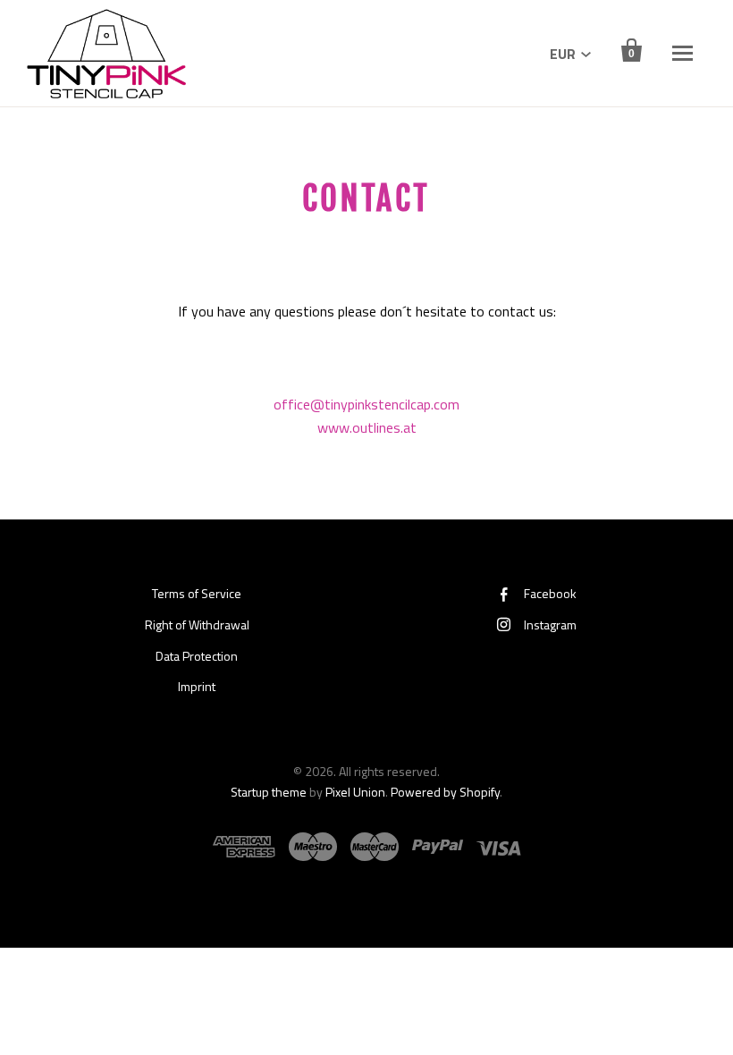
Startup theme (269, 791)
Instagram (550, 624)
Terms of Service (196, 593)
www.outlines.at (367, 427)
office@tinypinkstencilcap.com (366, 404)
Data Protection (197, 655)
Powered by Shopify (445, 791)
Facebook (550, 593)
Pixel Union (355, 791)
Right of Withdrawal (197, 624)
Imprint (196, 686)
